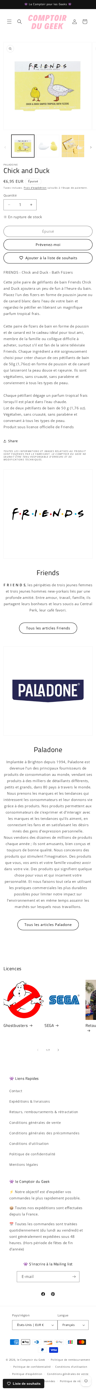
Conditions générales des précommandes (44, 1133)
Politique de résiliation (75, 1381)
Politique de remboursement (70, 1359)
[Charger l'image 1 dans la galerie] (22, 146)
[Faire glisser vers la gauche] (5, 147)
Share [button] (13, 441)
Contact (15, 1091)
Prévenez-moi (48, 244)
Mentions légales (23, 1164)
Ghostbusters (15, 1025)
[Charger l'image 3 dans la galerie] (73, 146)
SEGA (49, 1025)
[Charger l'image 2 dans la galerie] (48, 146)
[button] (9, 22)
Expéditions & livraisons (29, 1101)
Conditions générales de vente (35, 1122)
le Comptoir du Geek (31, 1359)
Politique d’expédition (27, 1374)
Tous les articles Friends (48, 628)
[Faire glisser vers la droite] (91, 147)
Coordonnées (46, 1381)
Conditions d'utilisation (29, 1143)
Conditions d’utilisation (71, 1366)
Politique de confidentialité (32, 1154)
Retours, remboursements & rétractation (43, 1112)
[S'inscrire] (74, 1276)
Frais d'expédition (35, 187)
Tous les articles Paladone (48, 924)
